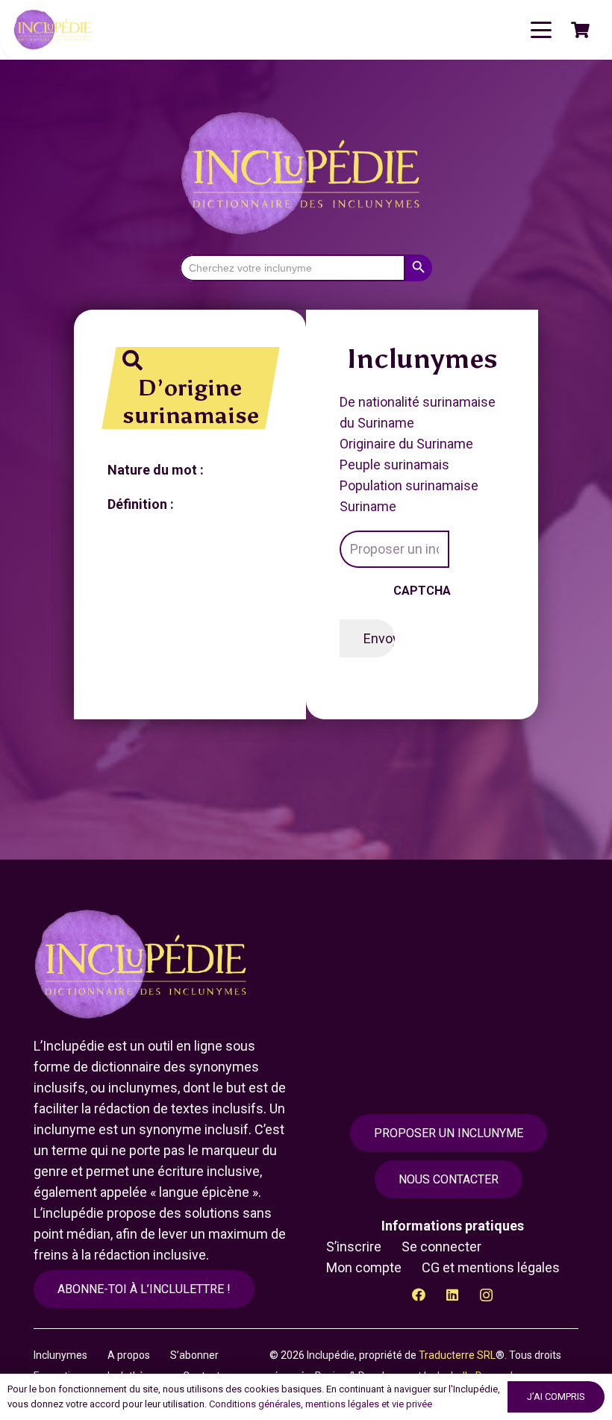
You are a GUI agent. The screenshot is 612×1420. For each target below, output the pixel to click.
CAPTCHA (422, 591)
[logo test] (54, 30)
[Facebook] (419, 1295)
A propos (128, 1355)
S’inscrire (353, 1246)
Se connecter (441, 1246)
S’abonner (194, 1355)
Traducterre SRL (457, 1355)
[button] (541, 29)
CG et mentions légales (491, 1267)
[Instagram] (486, 1295)
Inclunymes (60, 1355)
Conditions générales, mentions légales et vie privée (320, 1404)
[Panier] (581, 30)
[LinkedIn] (452, 1295)
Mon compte (364, 1267)
